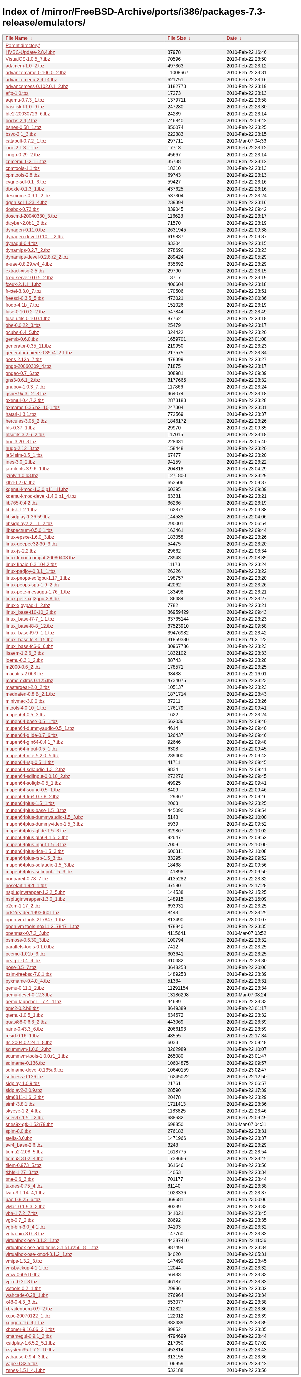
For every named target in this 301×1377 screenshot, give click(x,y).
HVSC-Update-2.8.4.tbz (30, 52)
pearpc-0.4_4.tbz (23, 960)
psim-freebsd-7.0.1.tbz (29, 974)
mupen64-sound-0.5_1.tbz (33, 789)
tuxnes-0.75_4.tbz (24, 1185)
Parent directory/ (23, 45)
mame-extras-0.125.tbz (29, 680)
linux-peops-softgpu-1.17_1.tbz (38, 578)
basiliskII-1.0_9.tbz (25, 106)
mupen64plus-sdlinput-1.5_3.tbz (39, 871)
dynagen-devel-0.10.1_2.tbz (35, 236)
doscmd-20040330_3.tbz (31, 216)
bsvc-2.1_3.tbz (21, 134)
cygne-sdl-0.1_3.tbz (26, 181)
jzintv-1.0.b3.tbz (22, 475)
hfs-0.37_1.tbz (20, 427)
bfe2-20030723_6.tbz (28, 113)
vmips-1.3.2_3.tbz (24, 1261)
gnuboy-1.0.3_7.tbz (26, 386)
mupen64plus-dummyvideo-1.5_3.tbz (44, 823)
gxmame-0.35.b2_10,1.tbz (33, 407)
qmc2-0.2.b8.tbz (22, 1008)
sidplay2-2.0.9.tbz (24, 1090)
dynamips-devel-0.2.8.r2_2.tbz (37, 256)
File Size (177, 38)
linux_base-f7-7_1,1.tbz (30, 618)
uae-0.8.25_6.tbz (23, 1199)
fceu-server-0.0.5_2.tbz (29, 277)
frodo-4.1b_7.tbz (22, 305)
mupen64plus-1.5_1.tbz (30, 803)
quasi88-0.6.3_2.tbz (26, 1021)
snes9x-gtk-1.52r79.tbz (29, 1124)
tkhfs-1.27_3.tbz (22, 1172)
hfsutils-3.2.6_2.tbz (25, 434)
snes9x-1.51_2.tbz (25, 1117)
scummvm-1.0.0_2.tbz (28, 1049)
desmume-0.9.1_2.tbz (28, 195)
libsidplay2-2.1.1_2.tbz (29, 523)
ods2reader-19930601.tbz (32, 912)
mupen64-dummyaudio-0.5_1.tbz (40, 728)
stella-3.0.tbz (19, 1138)
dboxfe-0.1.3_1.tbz (25, 188)
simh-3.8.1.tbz (20, 1104)
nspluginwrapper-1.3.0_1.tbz (35, 899)
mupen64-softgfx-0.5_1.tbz (33, 783)
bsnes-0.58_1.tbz (23, 127)
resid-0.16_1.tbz (22, 1035)
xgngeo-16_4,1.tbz (25, 1322)
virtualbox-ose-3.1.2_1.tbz (32, 1240)
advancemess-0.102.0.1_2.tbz (37, 86)
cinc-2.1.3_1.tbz (22, 147)
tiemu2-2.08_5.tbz (24, 1151)
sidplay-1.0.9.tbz (23, 1083)
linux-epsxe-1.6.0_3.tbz (30, 537)
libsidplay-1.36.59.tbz (28, 516)
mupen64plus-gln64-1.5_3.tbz (37, 837)
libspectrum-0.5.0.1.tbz (29, 530)
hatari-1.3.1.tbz (21, 414)
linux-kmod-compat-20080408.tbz (40, 557)
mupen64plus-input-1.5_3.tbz (36, 844)
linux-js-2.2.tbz (21, 550)
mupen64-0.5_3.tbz (26, 714)
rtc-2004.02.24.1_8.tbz (29, 1042)
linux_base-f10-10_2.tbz (31, 612)
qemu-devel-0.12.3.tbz (29, 994)
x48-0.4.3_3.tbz (22, 1302)
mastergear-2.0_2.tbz (28, 687)
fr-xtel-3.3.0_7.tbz (23, 291)
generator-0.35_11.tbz (28, 345)
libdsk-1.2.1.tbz (21, 509)
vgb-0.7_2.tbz (20, 1220)
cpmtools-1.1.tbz (23, 168)
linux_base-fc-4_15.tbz (29, 639)
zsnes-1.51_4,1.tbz (25, 1370)
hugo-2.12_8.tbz (22, 448)
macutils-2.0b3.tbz (25, 673)
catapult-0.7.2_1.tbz (26, 140)
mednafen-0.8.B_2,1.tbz (30, 694)
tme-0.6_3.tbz (20, 1179)
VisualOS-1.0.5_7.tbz (28, 59)
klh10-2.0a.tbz (20, 482)
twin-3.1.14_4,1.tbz (25, 1192)
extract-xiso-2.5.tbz (25, 270)
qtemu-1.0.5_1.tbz (24, 1015)
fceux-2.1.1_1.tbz (23, 284)
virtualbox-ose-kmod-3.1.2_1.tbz (39, 1254)
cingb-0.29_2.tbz (23, 154)
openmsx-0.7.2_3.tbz (27, 933)
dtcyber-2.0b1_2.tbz (26, 223)
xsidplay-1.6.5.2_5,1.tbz (30, 1342)
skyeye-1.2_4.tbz (23, 1110)
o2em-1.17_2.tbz (23, 905)
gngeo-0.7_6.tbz (22, 373)
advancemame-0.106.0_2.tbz (36, 72)
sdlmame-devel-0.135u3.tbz (34, 1069)
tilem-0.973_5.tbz (23, 1165)
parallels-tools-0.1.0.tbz (30, 946)
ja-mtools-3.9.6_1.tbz (27, 468)
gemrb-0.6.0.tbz (22, 339)
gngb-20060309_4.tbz (28, 366)
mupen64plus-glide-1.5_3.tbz (36, 830)
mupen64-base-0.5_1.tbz (32, 721)
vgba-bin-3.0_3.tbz (25, 1233)
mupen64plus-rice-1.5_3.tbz (35, 851)
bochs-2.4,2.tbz (21, 120)
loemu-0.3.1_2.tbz (24, 660)
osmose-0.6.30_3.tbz (27, 940)
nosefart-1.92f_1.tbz (26, 885)
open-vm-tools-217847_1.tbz (35, 919)
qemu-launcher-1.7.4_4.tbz (33, 1001)
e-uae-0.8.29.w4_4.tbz (29, 264)
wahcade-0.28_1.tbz (27, 1295)
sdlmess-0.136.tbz (25, 1076)
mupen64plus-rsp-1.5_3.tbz (34, 858)
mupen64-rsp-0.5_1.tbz (30, 762)
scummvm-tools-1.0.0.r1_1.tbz (37, 1056)
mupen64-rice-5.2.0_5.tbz (32, 755)
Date (232, 38)
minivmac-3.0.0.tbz (25, 701)
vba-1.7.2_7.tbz (22, 1213)
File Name (17, 38)
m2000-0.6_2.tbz (23, 667)
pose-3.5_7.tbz (21, 967)
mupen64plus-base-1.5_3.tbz (36, 810)
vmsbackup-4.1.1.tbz (27, 1267)
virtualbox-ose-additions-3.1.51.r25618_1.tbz (52, 1247)
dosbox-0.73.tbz (22, 209)
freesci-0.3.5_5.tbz (25, 298)
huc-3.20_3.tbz (21, 441)
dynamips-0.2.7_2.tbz (28, 250)
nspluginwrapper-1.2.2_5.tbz (35, 892)
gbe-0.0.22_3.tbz (23, 325)
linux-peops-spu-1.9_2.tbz (33, 584)
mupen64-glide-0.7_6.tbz (32, 735)
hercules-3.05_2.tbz (26, 421)
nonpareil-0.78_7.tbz (27, 878)
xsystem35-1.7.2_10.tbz (30, 1349)
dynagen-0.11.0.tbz (25, 229)
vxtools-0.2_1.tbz (23, 1288)
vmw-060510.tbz (23, 1274)
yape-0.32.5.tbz (22, 1363)
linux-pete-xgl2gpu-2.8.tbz (33, 598)
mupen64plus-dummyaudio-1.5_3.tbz (44, 817)
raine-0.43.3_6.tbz (24, 1028)
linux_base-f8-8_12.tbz (29, 626)
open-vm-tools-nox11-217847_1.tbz (42, 926)
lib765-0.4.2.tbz (22, 502)
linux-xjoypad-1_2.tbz (28, 605)
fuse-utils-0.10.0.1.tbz (28, 318)
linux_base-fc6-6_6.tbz (29, 646)
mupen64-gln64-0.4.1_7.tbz (34, 742)
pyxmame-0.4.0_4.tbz (28, 980)
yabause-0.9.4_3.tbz (27, 1356)
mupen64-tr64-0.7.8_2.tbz (32, 796)
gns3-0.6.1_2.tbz (23, 380)
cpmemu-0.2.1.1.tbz (26, 161)
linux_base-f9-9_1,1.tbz (30, 632)
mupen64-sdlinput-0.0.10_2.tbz (38, 776)
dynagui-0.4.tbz (22, 243)
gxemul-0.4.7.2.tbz (25, 400)
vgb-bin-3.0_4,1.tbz (26, 1226)
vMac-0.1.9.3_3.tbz (25, 1206)
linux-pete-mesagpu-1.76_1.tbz (38, 591)
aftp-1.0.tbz (17, 93)
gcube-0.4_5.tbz (22, 332)
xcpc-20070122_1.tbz (28, 1315)
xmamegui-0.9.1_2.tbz (29, 1336)
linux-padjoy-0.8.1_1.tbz (31, 571)
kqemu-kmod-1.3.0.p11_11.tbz (37, 489)
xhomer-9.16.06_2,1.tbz (30, 1329)
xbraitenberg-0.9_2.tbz (29, 1308)
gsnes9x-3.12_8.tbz (26, 393)
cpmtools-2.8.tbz (23, 175)
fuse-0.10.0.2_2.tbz (25, 311)
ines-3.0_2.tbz (20, 461)
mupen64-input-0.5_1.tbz (32, 748)
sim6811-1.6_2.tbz (25, 1097)
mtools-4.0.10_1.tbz (26, 707)
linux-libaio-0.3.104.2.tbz (31, 564)
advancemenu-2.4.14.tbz (31, 79)
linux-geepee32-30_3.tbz (32, 543)
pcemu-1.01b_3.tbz (26, 953)
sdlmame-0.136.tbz (25, 1063)
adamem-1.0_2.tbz (25, 65)
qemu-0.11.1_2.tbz (25, 988)
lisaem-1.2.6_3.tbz (25, 653)
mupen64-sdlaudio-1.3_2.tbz (35, 769)
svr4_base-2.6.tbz (24, 1145)
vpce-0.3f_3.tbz (21, 1281)
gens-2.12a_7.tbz (24, 359)
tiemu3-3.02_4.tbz (24, 1158)
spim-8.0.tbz (18, 1131)
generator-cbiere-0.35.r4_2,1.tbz (39, 352)
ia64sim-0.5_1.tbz (24, 455)
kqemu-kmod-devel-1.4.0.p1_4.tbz (41, 496)
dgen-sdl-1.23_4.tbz (26, 202)
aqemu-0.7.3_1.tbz (25, 100)
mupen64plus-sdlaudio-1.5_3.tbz (40, 864)
